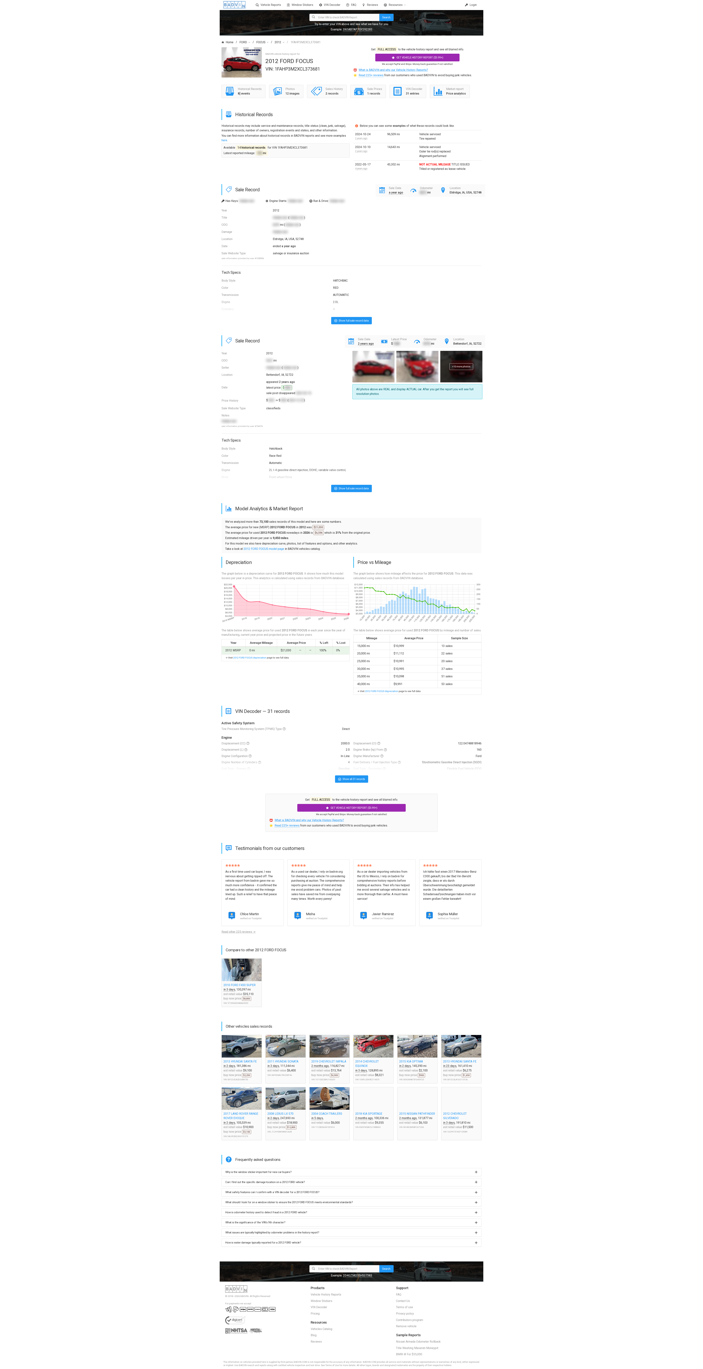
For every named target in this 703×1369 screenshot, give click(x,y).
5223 (269, 360)
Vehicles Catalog (321, 1329)
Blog (314, 1335)
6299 (276, 224)
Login (473, 5)
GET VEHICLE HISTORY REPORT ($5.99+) (420, 57)
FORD (243, 42)
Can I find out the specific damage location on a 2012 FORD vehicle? (265, 1182)
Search (386, 17)
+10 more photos (461, 366)
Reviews (372, 5)
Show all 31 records (353, 779)
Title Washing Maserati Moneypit (417, 1348)
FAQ (353, 5)
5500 (283, 400)
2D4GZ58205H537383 (357, 1275)
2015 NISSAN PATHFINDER (417, 1113)
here (224, 140)
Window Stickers (302, 5)
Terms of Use (332, 1365)
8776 (427, 343)
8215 (423, 192)
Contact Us (403, 1301)
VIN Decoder (332, 5)
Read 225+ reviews (371, 75)
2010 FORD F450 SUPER (240, 985)
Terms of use (404, 1307)
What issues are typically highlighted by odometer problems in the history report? (272, 1232)
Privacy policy (405, 1313)
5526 (271, 400)
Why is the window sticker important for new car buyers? (258, 1172)
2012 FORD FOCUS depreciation (249, 657)
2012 (278, 42)
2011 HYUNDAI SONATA (282, 1061)
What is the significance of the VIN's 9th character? (255, 1222)
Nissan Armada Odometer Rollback (418, 1341)
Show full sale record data (353, 320)
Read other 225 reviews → (239, 931)
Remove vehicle (406, 1326)
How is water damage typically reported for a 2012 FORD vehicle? (263, 1242)
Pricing (315, 1313)
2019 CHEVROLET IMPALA (328, 1061)
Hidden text (246, 201)
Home (229, 42)
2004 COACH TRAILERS (326, 1113)
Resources (396, 5)
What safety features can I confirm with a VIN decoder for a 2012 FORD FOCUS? (272, 1192)
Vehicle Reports (271, 5)
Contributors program (409, 1320)
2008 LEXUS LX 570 (280, 1113)
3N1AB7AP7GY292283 (357, 29)
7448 (396, 343)
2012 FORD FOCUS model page (263, 549)
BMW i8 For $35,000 (409, 1354)
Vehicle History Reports (326, 1294)
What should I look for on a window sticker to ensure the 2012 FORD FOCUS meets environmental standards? (289, 1202)
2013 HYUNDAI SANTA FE (240, 1061)
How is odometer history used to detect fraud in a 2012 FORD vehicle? (266, 1212)
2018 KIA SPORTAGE (368, 1113)
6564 (287, 387)
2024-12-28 (296, 400)
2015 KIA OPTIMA (411, 1061)
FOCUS (260, 42)
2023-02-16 (303, 393)
